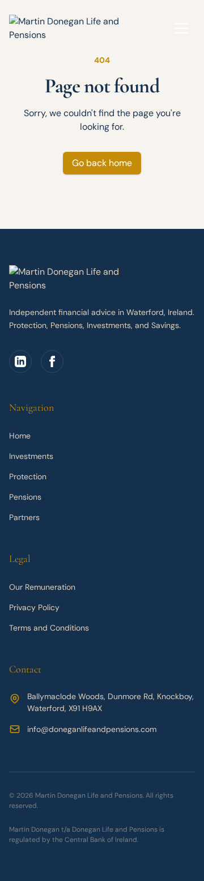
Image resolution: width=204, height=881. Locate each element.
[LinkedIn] (20, 361)
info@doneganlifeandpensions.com (91, 729)
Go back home (102, 163)
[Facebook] (52, 361)
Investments (31, 456)
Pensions (25, 497)
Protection (27, 476)
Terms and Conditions (49, 628)
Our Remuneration (42, 587)
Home (20, 436)
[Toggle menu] (181, 28)
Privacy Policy (34, 607)
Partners (24, 517)
